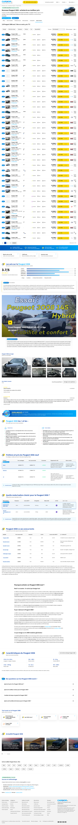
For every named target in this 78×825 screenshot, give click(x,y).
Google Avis (65, 812)
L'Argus (10, 786)
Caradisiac (31, 786)
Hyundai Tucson (6, 545)
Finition (26, 29)
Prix (31, 29)
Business (5, 470)
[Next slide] (76, 746)
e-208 (48, 765)
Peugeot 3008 (6, 538)
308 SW (19, 765)
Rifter (24, 769)
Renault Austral (6, 541)
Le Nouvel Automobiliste (17, 786)
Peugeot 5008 (48, 626)
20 (73, 29)
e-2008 (42, 765)
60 (75, 29)
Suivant (14, 243)
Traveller (30, 769)
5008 (30, 765)
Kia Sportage (5, 549)
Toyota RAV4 (5, 557)
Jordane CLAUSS (19, 792)
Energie (4, 29)
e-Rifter (4, 769)
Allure (4, 465)
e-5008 (67, 765)
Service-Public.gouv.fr (30, 788)
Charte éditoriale (60, 811)
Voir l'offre (63, 34)
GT (3, 477)
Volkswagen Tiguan (7, 553)
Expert (11, 769)
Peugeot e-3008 (58, 628)
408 (25, 765)
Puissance (20, 29)
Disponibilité (37, 29)
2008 (4, 765)
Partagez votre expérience (69, 382)
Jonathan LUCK (8, 792)
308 (14, 765)
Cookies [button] (3, 822)
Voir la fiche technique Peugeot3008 (67, 653)
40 (74, 29)
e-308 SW (61, 765)
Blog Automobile (25, 786)
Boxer (36, 765)
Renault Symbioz (6, 561)
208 (9, 765)
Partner (17, 769)
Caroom (23, 788)
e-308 (54, 765)
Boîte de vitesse (12, 29)
